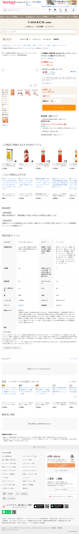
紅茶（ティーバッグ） (59, 45)
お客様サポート (20, 518)
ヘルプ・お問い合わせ (61, 470)
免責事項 (60, 528)
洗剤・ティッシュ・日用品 (9, 467)
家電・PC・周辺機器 (28, 484)
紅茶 (48, 45)
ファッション (26, 477)
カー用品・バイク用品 (7, 488)
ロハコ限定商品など (7, 456)
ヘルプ (75, 6)
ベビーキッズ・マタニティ (30, 470)
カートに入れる (59, 107)
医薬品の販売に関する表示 (9, 523)
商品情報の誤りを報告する (12, 348)
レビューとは (73, 358)
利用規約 (54, 528)
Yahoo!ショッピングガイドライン (10, 529)
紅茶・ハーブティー (39, 45)
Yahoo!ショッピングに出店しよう (62, 6)
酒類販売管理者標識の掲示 (50, 520)
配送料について (45, 126)
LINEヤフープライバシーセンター (41, 528)
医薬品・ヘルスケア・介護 (30, 474)
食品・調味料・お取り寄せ (9, 459)
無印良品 (25, 488)
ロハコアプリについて (19, 507)
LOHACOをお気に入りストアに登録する (62, 496)
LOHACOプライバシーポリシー (67, 518)
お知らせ (4, 518)
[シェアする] (31, 85)
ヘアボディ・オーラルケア (9, 470)
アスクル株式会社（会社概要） (37, 523)
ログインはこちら (46, 83)
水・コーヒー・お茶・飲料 (22, 45)
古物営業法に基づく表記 (64, 520)
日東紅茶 (50, 58)
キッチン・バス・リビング (30, 467)
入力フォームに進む (61, 489)
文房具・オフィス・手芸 (29, 481)
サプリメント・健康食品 (8, 474)
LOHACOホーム (7, 45)
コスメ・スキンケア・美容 (30, 456)
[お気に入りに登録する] (35, 85)
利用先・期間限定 (51, 74)
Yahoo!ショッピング (7, 528)
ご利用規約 (5, 520)
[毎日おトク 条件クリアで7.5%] (39, 17)
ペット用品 (5, 477)
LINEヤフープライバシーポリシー (22, 528)
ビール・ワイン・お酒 (28, 463)
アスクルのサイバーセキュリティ (17, 520)
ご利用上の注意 (53, 518)
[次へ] (37, 70)
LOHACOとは (11, 518)
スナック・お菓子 (27, 459)
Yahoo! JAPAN (46, 6)
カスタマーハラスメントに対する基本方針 (37, 518)
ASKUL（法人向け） (22, 523)
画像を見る (5, 125)
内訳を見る (73, 71)
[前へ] (3, 70)
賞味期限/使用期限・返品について (51, 135)
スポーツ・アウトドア (7, 481)
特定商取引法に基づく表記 (35, 520)
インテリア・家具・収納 (8, 484)
